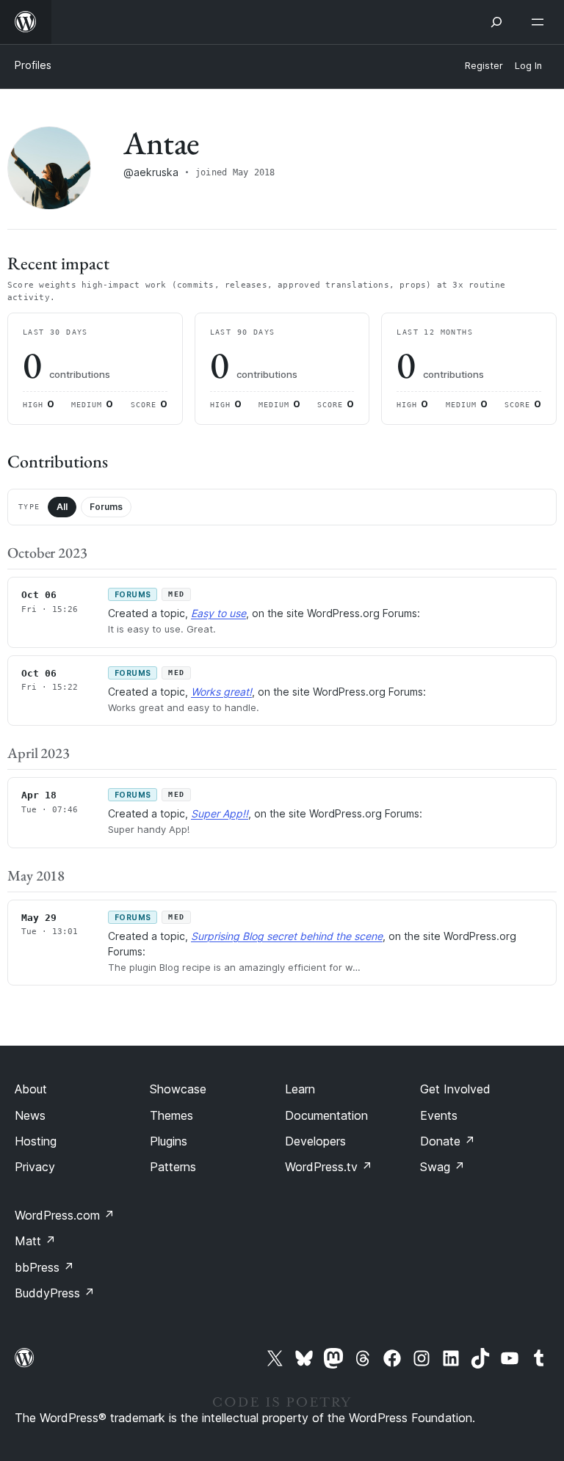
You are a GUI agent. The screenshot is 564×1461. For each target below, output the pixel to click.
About (31, 1089)
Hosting (36, 1141)
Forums (106, 506)
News (30, 1115)
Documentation (326, 1115)
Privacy (35, 1166)
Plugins (168, 1141)
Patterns (173, 1166)
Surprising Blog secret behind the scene (287, 936)
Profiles (33, 65)
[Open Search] (496, 22)
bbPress (44, 1267)
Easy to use (218, 613)
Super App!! (219, 813)
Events (439, 1115)
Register (484, 65)
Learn (300, 1089)
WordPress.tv (328, 1166)
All (62, 506)
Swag (442, 1166)
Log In (528, 65)
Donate (447, 1141)
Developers (315, 1141)
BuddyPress (55, 1293)
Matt (35, 1241)
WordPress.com (65, 1215)
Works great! (221, 691)
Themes (171, 1115)
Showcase (178, 1089)
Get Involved (455, 1089)
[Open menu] (540, 22)
